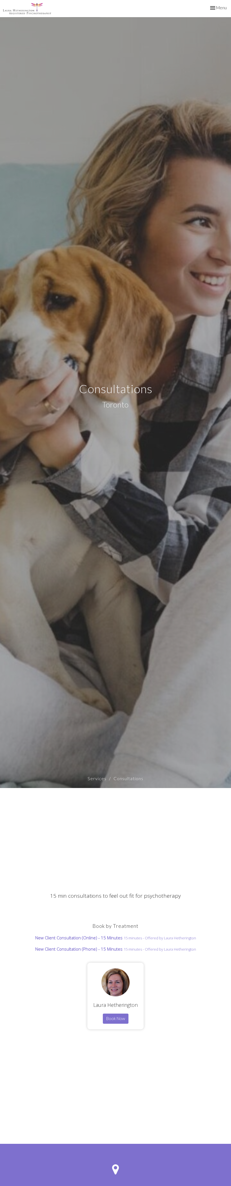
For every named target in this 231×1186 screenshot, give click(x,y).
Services (97, 778)
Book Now (115, 1018)
